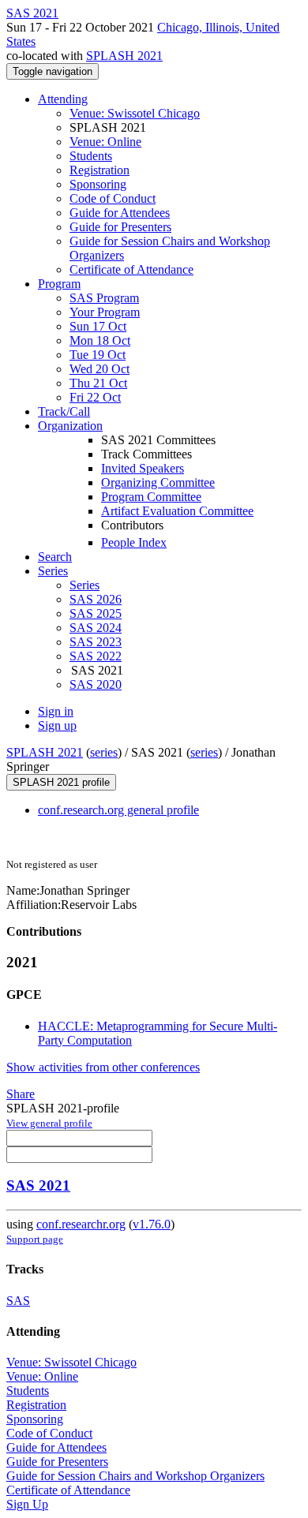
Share (20, 1094)
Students (90, 156)
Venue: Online (105, 141)
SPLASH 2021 (124, 55)
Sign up (57, 725)
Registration (99, 170)
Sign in (55, 711)
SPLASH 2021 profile (61, 782)
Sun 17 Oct (97, 326)
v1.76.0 (152, 1224)
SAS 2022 (95, 656)
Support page (34, 1239)
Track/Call (64, 411)
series (104, 752)
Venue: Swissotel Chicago (134, 113)
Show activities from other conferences (103, 1067)
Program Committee (151, 496)
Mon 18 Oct (99, 340)
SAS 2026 (95, 599)
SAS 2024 (95, 627)
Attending (63, 99)
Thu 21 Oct (98, 383)
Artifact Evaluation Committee (177, 511)
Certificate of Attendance (131, 269)
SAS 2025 (95, 613)
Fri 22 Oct (95, 397)
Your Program (104, 312)
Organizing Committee (158, 482)
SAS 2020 (95, 684)
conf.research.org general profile (118, 810)
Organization (70, 425)
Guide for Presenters (120, 227)
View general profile (49, 1123)
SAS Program (104, 298)
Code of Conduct (112, 198)
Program (59, 283)
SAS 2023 (95, 642)
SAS (18, 1300)
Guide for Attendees (119, 212)
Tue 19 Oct (97, 354)
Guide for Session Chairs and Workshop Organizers (135, 1475)
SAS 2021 (38, 1185)
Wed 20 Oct (99, 369)
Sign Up (27, 1504)
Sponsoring (97, 184)
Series (84, 585)
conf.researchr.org (81, 1224)
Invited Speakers (142, 468)
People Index (134, 542)
